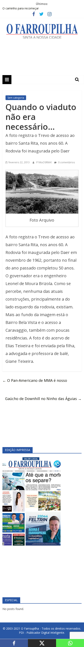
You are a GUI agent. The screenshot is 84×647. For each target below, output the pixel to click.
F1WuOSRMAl (44, 162)
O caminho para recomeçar (20, 8)
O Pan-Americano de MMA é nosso (34, 380)
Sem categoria (16, 97)
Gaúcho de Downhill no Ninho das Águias (43, 398)
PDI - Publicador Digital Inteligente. (42, 633)
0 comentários (66, 162)
